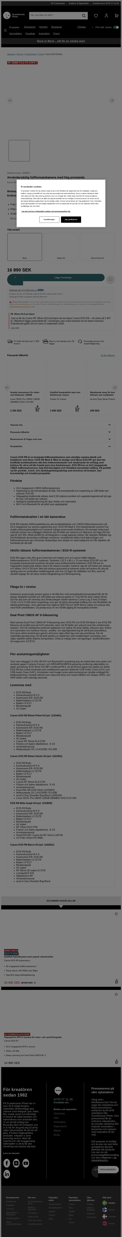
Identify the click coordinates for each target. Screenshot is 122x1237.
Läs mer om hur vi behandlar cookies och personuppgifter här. (46, 211)
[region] (61, 203)
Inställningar (49, 219)
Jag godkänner (71, 219)
